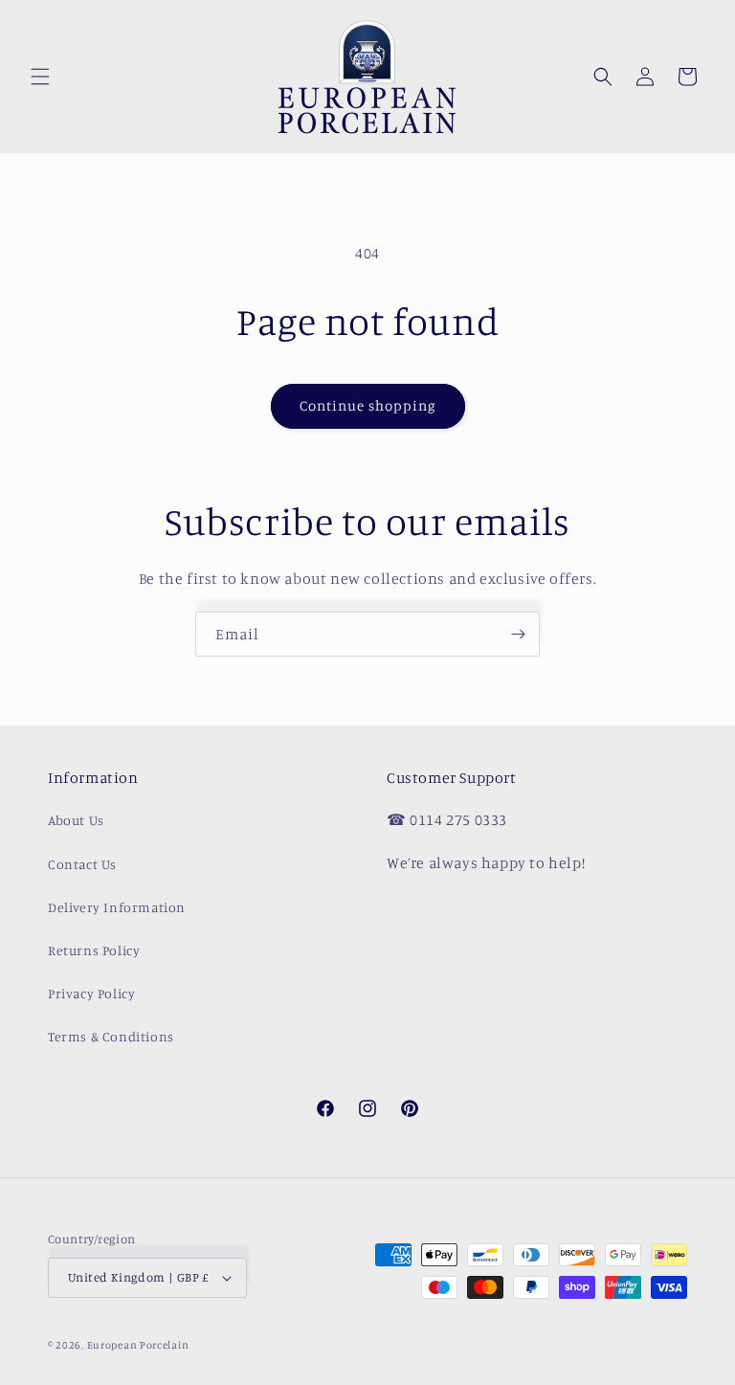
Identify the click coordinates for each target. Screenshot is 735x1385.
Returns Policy (94, 950)
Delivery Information (117, 907)
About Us (76, 820)
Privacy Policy (91, 993)
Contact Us (82, 864)
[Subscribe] (518, 634)
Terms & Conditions (111, 1036)
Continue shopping (368, 405)
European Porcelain (138, 1344)
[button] (40, 77)
